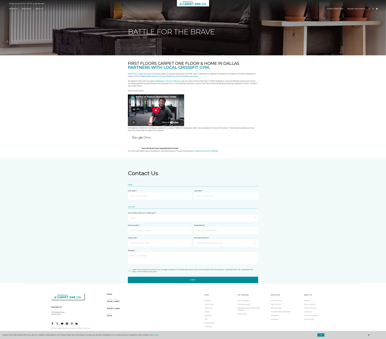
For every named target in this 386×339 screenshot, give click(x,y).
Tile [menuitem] (205, 319)
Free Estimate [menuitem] (209, 323)
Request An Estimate (356, 9)
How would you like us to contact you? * (142, 213)
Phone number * (134, 225)
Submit (193, 280)
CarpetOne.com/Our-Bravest (206, 151)
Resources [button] (26, 9)
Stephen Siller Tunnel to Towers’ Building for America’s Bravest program (169, 76)
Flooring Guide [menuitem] (276, 308)
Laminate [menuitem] (207, 315)
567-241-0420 (39, 4)
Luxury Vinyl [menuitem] (208, 304)
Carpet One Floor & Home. (66, 328)
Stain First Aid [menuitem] (276, 304)
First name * (132, 190)
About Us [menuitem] (307, 300)
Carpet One (132, 21)
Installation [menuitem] (275, 319)
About (142, 21)
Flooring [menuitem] (207, 300)
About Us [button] (39, 9)
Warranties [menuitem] (275, 315)
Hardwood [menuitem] (208, 308)
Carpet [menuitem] (206, 312)
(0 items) (377, 8)
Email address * (199, 225)
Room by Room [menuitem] (309, 304)
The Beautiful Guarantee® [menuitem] (280, 312)
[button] (369, 9)
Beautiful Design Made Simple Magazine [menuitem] (249, 309)
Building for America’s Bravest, (168, 81)
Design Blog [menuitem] (242, 314)
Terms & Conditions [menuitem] (311, 315)
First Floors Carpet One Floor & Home (143, 74)
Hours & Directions (335, 9)
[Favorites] (373, 9)
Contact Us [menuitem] (308, 312)
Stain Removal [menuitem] (276, 300)
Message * (131, 250)
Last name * (198, 190)
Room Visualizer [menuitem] (243, 300)
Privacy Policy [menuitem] (309, 319)
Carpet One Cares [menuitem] (310, 308)
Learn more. (154, 335)
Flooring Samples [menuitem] (244, 304)
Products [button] (13, 9)
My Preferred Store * (201, 238)
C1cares (150, 21)
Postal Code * (132, 238)
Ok (321, 335)
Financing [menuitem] (208, 327)
